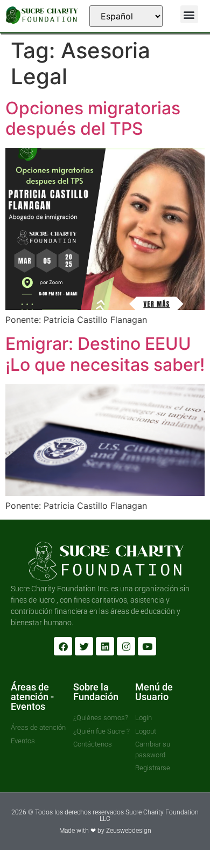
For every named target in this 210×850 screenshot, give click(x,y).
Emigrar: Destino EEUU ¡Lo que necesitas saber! (105, 354)
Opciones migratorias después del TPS (92, 118)
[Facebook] (63, 646)
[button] (189, 14)
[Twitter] (84, 646)
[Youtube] (147, 646)
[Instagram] (126, 646)
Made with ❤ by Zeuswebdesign (105, 830)
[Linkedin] (105, 646)
